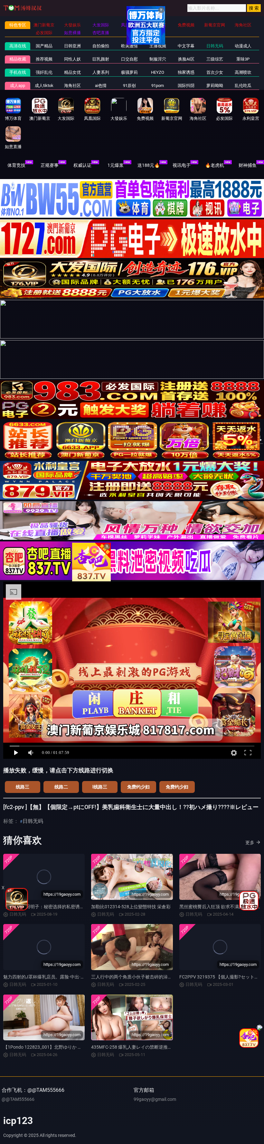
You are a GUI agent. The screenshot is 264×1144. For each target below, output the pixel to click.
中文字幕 (186, 45)
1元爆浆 (116, 165)
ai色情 (101, 85)
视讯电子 (182, 165)
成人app (17, 85)
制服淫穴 (157, 59)
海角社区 (72, 85)
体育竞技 (16, 165)
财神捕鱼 (248, 165)
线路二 (61, 786)
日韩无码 (214, 45)
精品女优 (72, 72)
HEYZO (157, 72)
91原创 (129, 85)
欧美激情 (129, 45)
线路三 (22, 786)
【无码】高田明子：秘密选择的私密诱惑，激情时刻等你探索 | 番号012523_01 (81, 906)
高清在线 (17, 45)
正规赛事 (50, 165)
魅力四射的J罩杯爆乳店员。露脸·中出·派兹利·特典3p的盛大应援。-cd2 (74, 976)
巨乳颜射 (100, 59)
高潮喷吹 (243, 72)
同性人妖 (72, 59)
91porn (157, 85)
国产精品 (44, 45)
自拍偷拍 (100, 45)
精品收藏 (17, 59)
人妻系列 (100, 72)
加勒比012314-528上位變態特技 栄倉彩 (131, 906)
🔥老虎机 (214, 165)
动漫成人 (243, 45)
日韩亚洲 (72, 45)
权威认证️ (82, 165)
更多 (249, 842)
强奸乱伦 (44, 72)
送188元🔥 (148, 165)
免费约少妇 (138, 786)
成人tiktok (44, 85)
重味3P (243, 59)
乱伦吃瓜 (243, 85)
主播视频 (157, 45)
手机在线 (17, 72)
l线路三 (99, 786)
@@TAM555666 (18, 1099)
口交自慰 (129, 59)
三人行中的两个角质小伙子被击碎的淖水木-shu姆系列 (145, 976)
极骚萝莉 (129, 72)
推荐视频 (44, 59)
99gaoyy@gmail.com (155, 1099)
